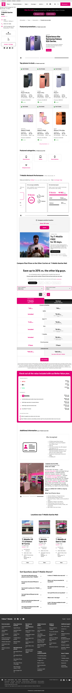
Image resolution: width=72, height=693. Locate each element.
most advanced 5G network (53, 475)
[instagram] (12, 48)
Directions (8, 33)
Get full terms (44, 50)
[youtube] (10, 48)
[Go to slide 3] (55, 58)
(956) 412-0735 (44, 550)
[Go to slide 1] (25, 58)
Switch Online (50, 14)
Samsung (54, 481)
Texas (29, 20)
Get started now (55, 251)
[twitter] (7, 48)
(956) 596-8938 (61, 550)
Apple (49, 481)
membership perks (50, 471)
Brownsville (35, 20)
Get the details (46, 45)
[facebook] (4, 48)
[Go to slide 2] (40, 58)
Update (44, 227)
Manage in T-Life (39, 14)
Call (8, 39)
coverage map (58, 180)
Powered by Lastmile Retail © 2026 (36, 690)
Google (63, 481)
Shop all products (44, 144)
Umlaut (32, 180)
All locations (22, 20)
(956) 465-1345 (27, 553)
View (27, 562)
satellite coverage (52, 477)
